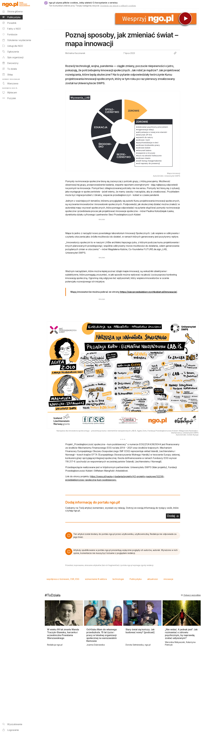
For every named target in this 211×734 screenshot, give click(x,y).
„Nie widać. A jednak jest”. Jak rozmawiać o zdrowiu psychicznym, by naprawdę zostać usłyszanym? (181, 633)
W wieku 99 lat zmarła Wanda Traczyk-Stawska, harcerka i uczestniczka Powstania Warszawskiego (63, 633)
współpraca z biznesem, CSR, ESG (63, 579)
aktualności (152, 579)
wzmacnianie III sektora (96, 579)
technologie (118, 579)
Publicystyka (136, 579)
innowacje (168, 579)
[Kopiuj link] (175, 53)
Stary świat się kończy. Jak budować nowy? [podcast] (140, 631)
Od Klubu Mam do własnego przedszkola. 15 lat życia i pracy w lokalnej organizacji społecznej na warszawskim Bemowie (101, 635)
